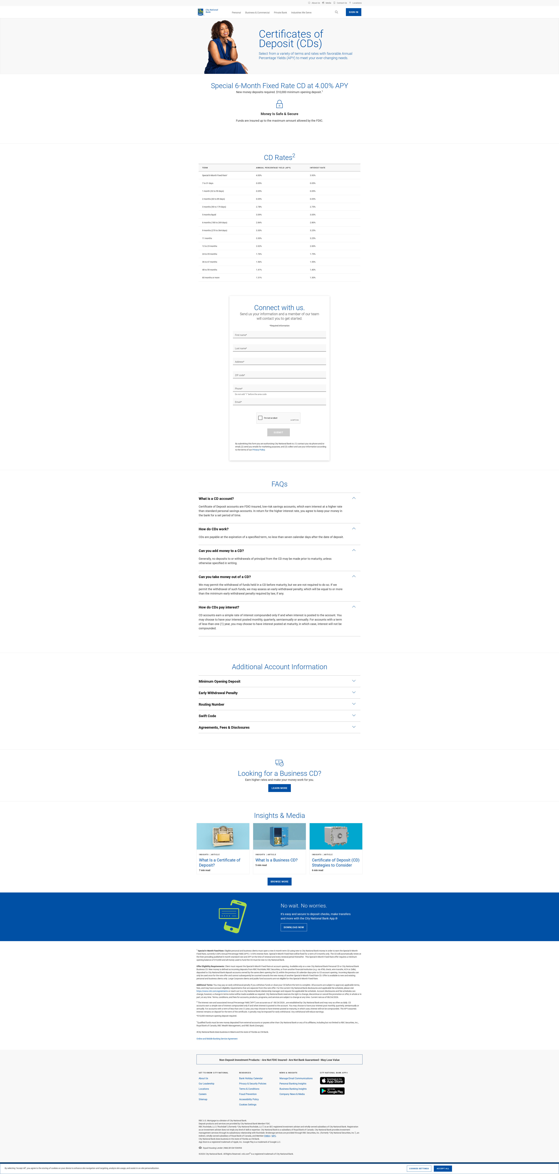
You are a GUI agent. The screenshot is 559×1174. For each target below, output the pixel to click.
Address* (239, 361)
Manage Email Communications (296, 1078)
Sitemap (203, 1099)
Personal (236, 12)
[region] (279, 1169)
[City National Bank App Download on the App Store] (332, 1083)
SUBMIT (278, 432)
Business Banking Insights (293, 1088)
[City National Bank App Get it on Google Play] (332, 1093)
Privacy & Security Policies (252, 1083)
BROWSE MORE (280, 881)
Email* (238, 402)
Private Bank (280, 12)
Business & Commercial (257, 12)
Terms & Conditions (249, 1088)
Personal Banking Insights (293, 1083)
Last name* (241, 348)
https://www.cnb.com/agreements (212, 991)
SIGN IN (353, 12)
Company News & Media (292, 1094)
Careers (202, 1094)
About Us (203, 1078)
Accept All (443, 1168)
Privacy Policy (258, 449)
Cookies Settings (247, 1104)
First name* (241, 335)
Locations (204, 1088)
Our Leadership (206, 1083)
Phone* (239, 388)
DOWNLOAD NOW (294, 927)
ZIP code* (240, 375)
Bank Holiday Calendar (251, 1078)
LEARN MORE (279, 788)
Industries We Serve (301, 12)
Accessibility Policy (249, 1099)
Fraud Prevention (248, 1094)
